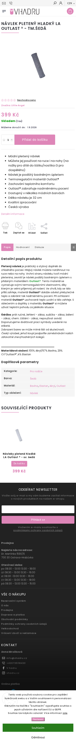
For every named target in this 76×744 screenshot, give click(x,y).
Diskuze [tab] (39, 247)
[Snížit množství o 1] (3, 140)
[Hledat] (54, 3)
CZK (69, 3)
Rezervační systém (13, 600)
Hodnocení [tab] (23, 247)
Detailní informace (12, 214)
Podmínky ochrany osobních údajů (24, 623)
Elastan (43, 386)
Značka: (13, 105)
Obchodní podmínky (14, 619)
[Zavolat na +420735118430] (11, 3)
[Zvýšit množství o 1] (11, 140)
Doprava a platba (13, 614)
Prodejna (7, 610)
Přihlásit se (38, 519)
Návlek (34, 393)
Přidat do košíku (35, 139)
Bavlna (34, 386)
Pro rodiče (36, 371)
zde (65, 713)
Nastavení (38, 719)
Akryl (52, 386)
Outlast (61, 386)
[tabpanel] (19, 448)
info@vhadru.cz (17, 658)
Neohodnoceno (26, 100)
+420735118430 (16, 663)
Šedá (33, 378)
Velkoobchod (10, 628)
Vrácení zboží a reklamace (18, 633)
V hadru (12, 668)
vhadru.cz (13, 673)
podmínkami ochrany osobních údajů (38, 530)
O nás (5, 605)
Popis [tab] (7, 247)
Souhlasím (38, 727)
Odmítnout (38, 737)
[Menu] (4, 10)
